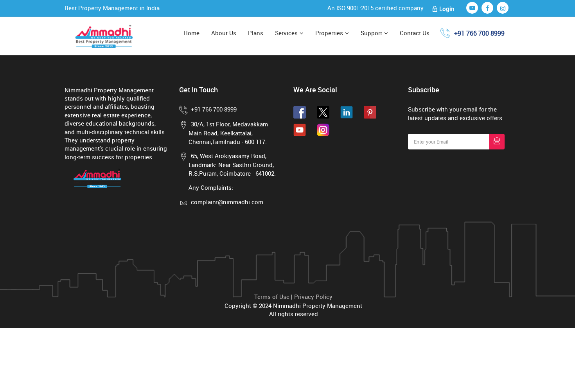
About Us (223, 33)
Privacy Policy (313, 296)
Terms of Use (271, 296)
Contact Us (414, 33)
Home (191, 33)
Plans (255, 33)
